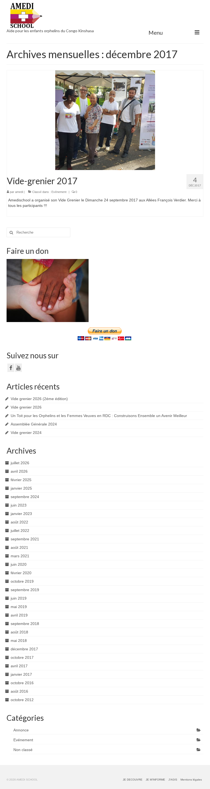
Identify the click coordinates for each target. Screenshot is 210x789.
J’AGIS (172, 779)
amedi (19, 191)
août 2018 (19, 632)
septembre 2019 (25, 590)
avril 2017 (19, 666)
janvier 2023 (21, 513)
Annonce (21, 730)
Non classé (23, 750)
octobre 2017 (22, 657)
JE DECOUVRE (132, 779)
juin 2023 (19, 505)
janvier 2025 (21, 488)
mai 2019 (19, 607)
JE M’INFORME (155, 779)
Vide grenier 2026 (26, 407)
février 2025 (21, 480)
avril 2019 (19, 615)
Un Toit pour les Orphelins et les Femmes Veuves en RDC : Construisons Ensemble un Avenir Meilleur (99, 415)
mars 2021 (20, 556)
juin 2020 (19, 564)
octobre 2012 (22, 700)
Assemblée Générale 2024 (34, 424)
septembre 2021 (25, 539)
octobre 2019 (22, 581)
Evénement (58, 191)
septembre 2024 (25, 497)
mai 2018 (19, 640)
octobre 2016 (22, 683)
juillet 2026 (20, 463)
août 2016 (19, 691)
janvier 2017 (21, 674)
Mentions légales (191, 779)
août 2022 (19, 522)
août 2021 (19, 547)
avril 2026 (19, 471)
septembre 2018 (25, 623)
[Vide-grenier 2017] (105, 120)
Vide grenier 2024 (26, 432)
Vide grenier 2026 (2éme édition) (39, 399)
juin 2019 (19, 598)
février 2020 (21, 573)
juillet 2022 (20, 530)
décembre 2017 (24, 649)
